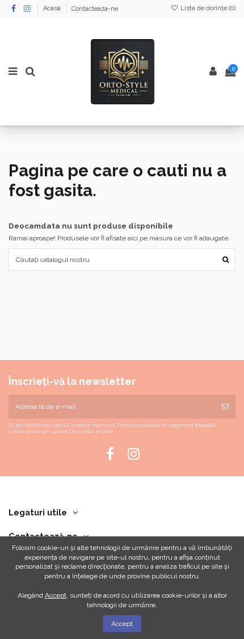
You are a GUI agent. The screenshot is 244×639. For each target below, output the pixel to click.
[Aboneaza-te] (225, 406)
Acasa (52, 8)
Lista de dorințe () (207, 8)
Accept (122, 624)
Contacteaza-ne (94, 8)
